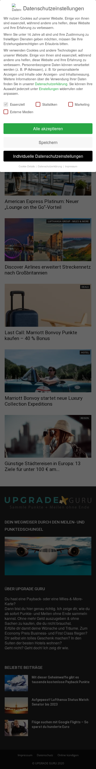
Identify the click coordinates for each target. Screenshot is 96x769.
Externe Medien (21, 111)
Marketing (82, 104)
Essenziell (17, 104)
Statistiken (49, 104)
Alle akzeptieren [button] (48, 128)
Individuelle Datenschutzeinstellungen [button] (48, 156)
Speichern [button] (48, 142)
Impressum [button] (71, 166)
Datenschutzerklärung (51, 83)
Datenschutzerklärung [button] (50, 166)
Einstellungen (49, 88)
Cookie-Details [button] (27, 166)
